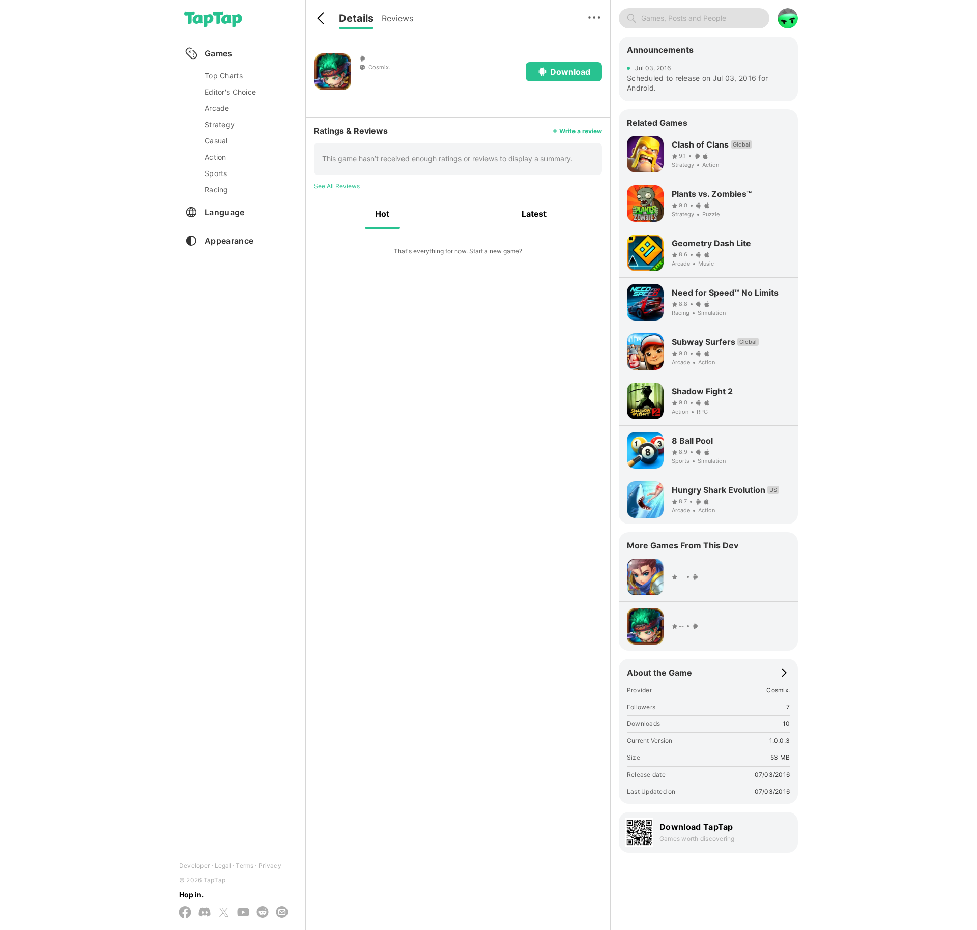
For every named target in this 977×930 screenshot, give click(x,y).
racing (216, 189)
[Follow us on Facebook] (185, 913)
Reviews (397, 18)
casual (216, 140)
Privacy (269, 865)
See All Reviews (337, 186)
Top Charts (224, 75)
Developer (194, 865)
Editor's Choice (230, 92)
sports (216, 173)
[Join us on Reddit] (262, 912)
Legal (223, 865)
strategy (220, 124)
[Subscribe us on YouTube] (243, 912)
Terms (244, 865)
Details (356, 18)
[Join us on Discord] (204, 912)
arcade (217, 108)
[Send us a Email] (282, 912)
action (215, 157)
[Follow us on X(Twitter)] (224, 913)
